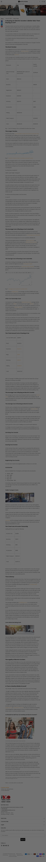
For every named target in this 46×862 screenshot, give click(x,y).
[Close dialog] (40, 419)
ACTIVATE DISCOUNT (32, 439)
